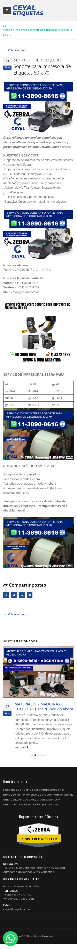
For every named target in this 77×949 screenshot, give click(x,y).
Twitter (14, 595)
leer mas (21, 747)
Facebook (6, 595)
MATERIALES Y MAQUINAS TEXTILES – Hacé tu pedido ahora (44, 706)
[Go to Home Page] (4, 26)
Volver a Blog (16, 50)
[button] (32, 755)
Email (29, 595)
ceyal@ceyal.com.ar (17, 909)
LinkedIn (22, 595)
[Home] (28, 10)
